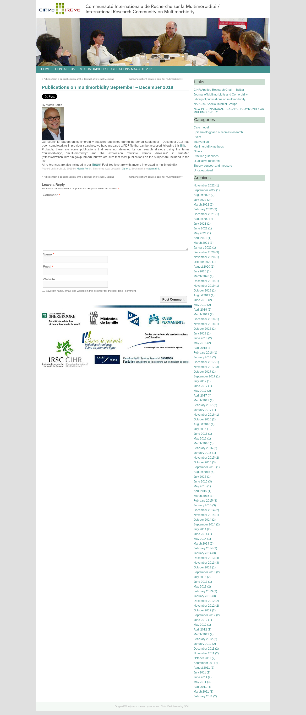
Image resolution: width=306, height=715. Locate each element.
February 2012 (203, 639)
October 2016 (202, 419)
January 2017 (203, 410)
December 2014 (204, 510)
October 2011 (202, 658)
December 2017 (204, 362)
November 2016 (204, 414)
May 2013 (200, 586)
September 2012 (204, 615)
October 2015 (202, 462)
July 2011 (200, 672)
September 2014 (204, 524)
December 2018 (204, 319)
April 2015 (200, 491)
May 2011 (200, 682)
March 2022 (201, 204)
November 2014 (204, 515)
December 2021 (204, 214)
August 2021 (202, 219)
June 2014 (201, 534)
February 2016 (203, 448)
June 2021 (201, 228)
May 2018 (200, 343)
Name (48, 254)
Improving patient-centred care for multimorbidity (155, 79)
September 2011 (204, 663)
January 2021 (203, 247)
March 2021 (201, 242)
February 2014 (203, 548)
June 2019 (201, 300)
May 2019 (200, 305)
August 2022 (202, 195)
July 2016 (200, 429)
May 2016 (200, 438)
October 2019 (202, 290)
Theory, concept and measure (213, 165)
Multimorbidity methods (209, 146)
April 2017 (200, 395)
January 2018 (203, 357)
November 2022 (204, 185)
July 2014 (200, 529)
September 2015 (204, 467)
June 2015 (201, 481)
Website (49, 279)
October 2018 (202, 328)
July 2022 (200, 199)
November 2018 (204, 324)
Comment (51, 195)
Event (197, 137)
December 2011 (204, 648)
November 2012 (204, 605)
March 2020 (201, 276)
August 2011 (202, 667)
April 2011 (200, 687)
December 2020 (204, 252)
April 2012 (200, 629)
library (96, 164)
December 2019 (204, 281)
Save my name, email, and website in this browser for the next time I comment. (91, 290)
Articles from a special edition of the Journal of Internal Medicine (78, 79)
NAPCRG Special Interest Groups (215, 104)
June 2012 (201, 620)
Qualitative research (207, 161)
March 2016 (201, 443)
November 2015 (204, 457)
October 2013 (202, 567)
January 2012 (203, 644)
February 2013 (203, 591)
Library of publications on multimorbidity (219, 99)
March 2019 (201, 314)
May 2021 (200, 233)
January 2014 (203, 553)
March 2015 (201, 496)
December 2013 (204, 558)
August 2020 (202, 266)
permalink (154, 168)
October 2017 (202, 371)
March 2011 (201, 691)
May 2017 (200, 390)
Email (48, 267)
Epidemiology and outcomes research (218, 132)
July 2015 (200, 476)
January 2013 (203, 596)
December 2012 (204, 601)
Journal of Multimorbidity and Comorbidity (221, 94)
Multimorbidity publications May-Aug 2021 (116, 69)
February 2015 (203, 500)
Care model (201, 127)
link (182, 145)
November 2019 (204, 285)
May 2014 (200, 538)
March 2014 (201, 543)
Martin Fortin (84, 168)
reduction (154, 706)
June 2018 (201, 338)
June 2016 (201, 433)
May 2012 (200, 624)
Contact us (65, 69)
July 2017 (200, 381)
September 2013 (204, 572)
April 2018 (200, 348)
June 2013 (201, 581)
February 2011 (203, 696)
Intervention (201, 141)
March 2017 (201, 400)
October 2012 (202, 610)
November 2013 (204, 562)
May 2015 (200, 486)
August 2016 (202, 424)
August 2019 (202, 295)
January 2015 (203, 505)
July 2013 (200, 577)
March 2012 (201, 634)
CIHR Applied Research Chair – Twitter (219, 89)
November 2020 (204, 257)
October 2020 (202, 262)
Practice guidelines (206, 156)
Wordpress (130, 706)
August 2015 (202, 472)
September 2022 (204, 190)
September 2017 (204, 376)
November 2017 (204, 367)
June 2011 (200, 677)
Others (126, 168)
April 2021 (200, 238)
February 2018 (203, 352)
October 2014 (202, 519)
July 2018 (200, 333)
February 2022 (203, 209)
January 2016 (203, 453)
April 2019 (200, 309)
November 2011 (204, 653)
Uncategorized (203, 170)
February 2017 (203, 405)
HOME (45, 69)
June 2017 (201, 386)
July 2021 (200, 223)
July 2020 (200, 271)
